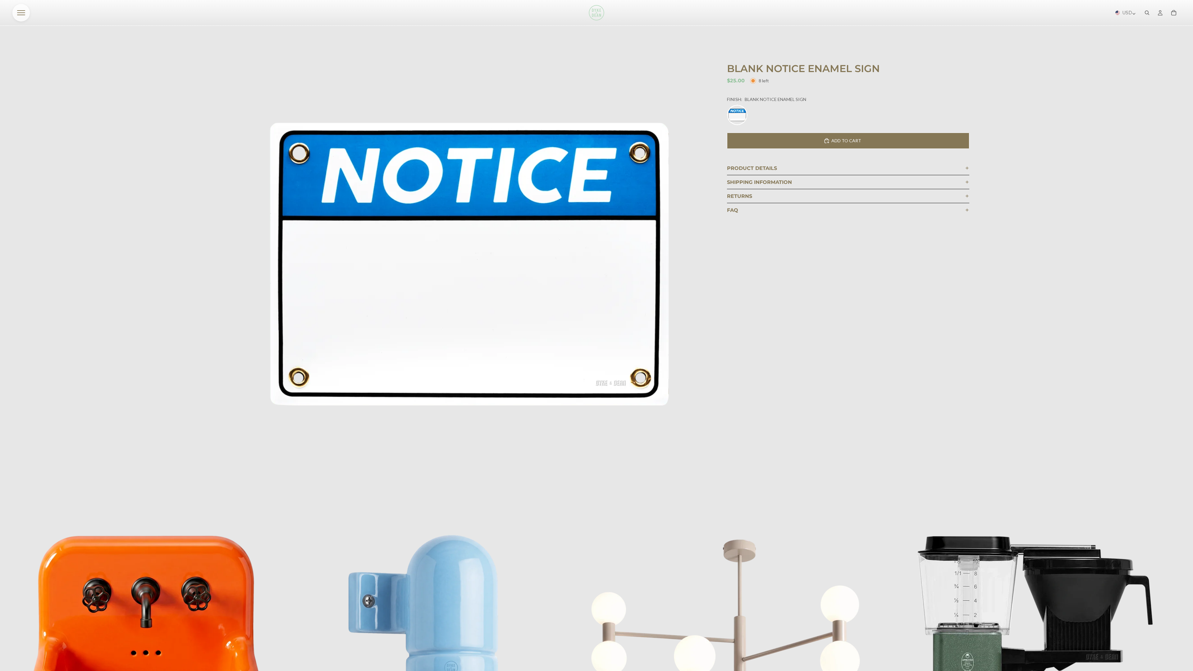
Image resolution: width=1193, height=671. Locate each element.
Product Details (752, 168)
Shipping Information (759, 182)
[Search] (1147, 13)
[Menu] (21, 12)
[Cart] (1174, 13)
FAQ (732, 210)
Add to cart (846, 140)
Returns (739, 196)
